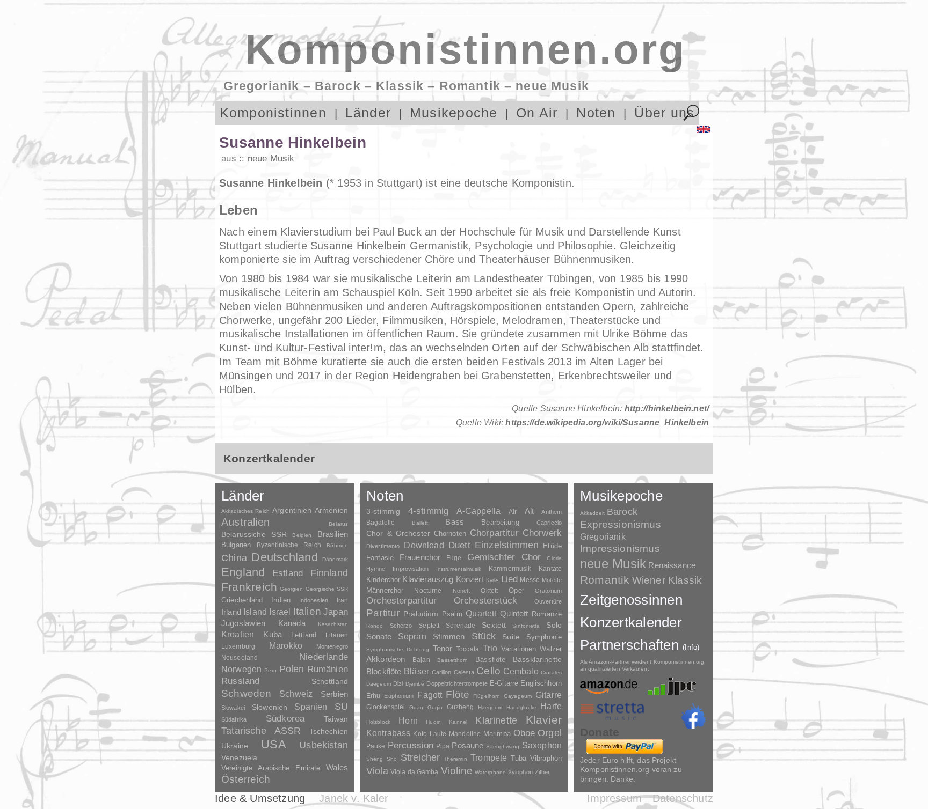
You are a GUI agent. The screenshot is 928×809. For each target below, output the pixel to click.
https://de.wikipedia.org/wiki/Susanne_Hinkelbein (607, 422)
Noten (595, 113)
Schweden (246, 693)
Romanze (547, 614)
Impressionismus (620, 548)
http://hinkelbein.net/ (667, 408)
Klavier (544, 720)
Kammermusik (510, 568)
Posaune (467, 745)
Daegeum (378, 684)
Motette (552, 580)
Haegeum (490, 707)
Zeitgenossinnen (631, 599)
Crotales (551, 672)
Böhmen (337, 545)
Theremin (455, 759)
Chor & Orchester (398, 533)
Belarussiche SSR (254, 534)
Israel (280, 611)
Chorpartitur (494, 533)
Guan (416, 707)
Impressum (614, 798)
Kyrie (492, 580)
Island (255, 611)
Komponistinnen (273, 113)
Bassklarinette (537, 659)
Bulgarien (236, 545)
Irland (231, 611)
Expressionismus (620, 524)
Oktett (489, 590)
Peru (270, 670)
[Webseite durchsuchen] (691, 112)
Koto (419, 734)
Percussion (411, 745)
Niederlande (323, 657)
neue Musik (271, 158)
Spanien (310, 706)
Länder (368, 113)
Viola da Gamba (414, 772)
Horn (408, 720)
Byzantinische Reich (289, 545)
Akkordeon (385, 659)
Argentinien (292, 510)
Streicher (420, 757)
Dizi (398, 683)
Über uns (664, 113)
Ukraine (234, 746)
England (243, 572)
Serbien (334, 693)
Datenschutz (683, 798)
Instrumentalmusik (459, 569)
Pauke (376, 746)
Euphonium (399, 696)
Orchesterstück (485, 600)
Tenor (443, 648)
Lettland (303, 635)
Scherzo (401, 625)
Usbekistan (323, 745)
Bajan (421, 660)
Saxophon (542, 745)
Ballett (420, 523)
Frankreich (249, 586)
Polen (292, 669)
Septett (428, 625)
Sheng (374, 759)
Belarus (338, 524)
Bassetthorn (452, 660)
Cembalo (521, 671)
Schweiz (296, 693)
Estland (287, 573)
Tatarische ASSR (261, 730)
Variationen (518, 649)
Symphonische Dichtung (397, 649)
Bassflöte (490, 660)
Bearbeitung (500, 522)
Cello (488, 670)
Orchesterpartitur (401, 600)
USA (273, 744)
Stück (484, 636)
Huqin (433, 722)
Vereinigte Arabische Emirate (270, 768)
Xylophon (520, 772)
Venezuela (239, 757)
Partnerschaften (640, 644)
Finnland (329, 573)
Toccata (467, 649)
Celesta (464, 672)
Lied (509, 579)
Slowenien (269, 707)
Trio (490, 648)
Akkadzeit (592, 513)
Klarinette (496, 720)
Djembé (415, 684)
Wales (337, 767)
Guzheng (460, 707)
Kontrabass (388, 733)
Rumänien (327, 669)
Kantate (550, 568)
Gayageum (518, 696)
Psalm (452, 614)
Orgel (550, 732)
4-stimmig (428, 511)
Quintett (514, 613)
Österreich (245, 779)
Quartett (481, 613)
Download (424, 545)
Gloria (554, 558)
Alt (529, 511)
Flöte (457, 694)
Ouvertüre (548, 601)
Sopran (412, 636)
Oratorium (548, 590)
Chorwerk (542, 533)
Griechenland (242, 600)
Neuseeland (239, 657)
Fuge (454, 558)
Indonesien (313, 600)
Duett (459, 545)
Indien (281, 600)
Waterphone (490, 772)
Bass (454, 522)
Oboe (524, 733)
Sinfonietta (526, 626)
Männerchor (384, 590)
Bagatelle (380, 522)
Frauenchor (420, 557)
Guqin (435, 707)
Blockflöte (384, 671)
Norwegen (241, 669)
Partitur (383, 613)
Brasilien (332, 534)
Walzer (551, 649)
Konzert (470, 579)
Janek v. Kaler (353, 798)
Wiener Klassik (667, 580)
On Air (536, 113)
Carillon (442, 672)
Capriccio (549, 522)
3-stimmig (383, 511)
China (234, 557)
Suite (511, 637)
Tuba (519, 758)
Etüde (552, 546)
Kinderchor (383, 580)
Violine (457, 770)
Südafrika (234, 719)
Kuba (272, 634)
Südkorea (285, 719)
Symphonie (544, 637)
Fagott (429, 695)
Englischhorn (541, 683)
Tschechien (328, 731)
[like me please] (693, 716)
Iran (342, 600)
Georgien (291, 589)
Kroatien (237, 634)
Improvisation (410, 568)
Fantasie (380, 558)
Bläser (416, 671)
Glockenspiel (385, 706)
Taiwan (336, 719)
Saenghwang (503, 746)
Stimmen (449, 637)
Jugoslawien (243, 623)
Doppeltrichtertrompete (456, 683)
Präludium (420, 614)
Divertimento (383, 546)
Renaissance (671, 565)
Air (513, 512)
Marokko (285, 645)
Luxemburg (238, 646)
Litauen (336, 635)
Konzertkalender (631, 622)
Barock (622, 511)
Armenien (331, 510)
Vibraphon (546, 758)
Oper (516, 590)
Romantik (605, 579)
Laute (438, 734)
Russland (240, 681)
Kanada (292, 623)
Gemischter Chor (504, 557)
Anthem (551, 512)
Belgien (301, 535)
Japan (335, 612)
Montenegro (332, 646)
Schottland (329, 681)
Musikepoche (454, 113)
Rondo (374, 626)
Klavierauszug (427, 579)
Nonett (461, 590)
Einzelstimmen (507, 545)
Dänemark (335, 559)
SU (341, 706)
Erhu (373, 695)
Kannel (458, 722)
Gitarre (548, 695)
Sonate (379, 636)
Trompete (488, 757)
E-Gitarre (504, 683)
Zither (542, 772)
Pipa (443, 746)
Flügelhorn (486, 696)
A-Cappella (478, 511)
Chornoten (450, 533)
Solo (554, 625)
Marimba (497, 734)
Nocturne (427, 590)
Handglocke (521, 707)
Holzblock (378, 722)
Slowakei (233, 707)
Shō (392, 759)
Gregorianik (603, 536)
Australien (245, 522)
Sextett (494, 625)
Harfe (551, 706)
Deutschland (284, 557)
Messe (530, 580)
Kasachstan (333, 624)
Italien (307, 611)
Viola (377, 771)
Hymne (376, 568)
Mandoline (465, 733)
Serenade (460, 625)
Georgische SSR (327, 589)
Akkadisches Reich (245, 511)
